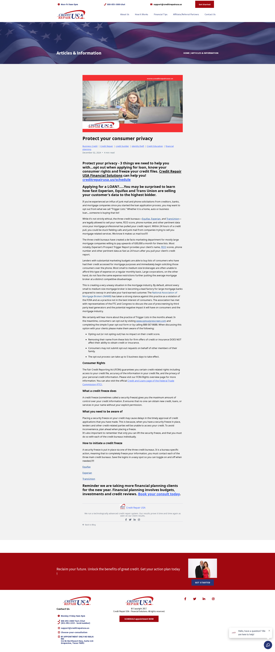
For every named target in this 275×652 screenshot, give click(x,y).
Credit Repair (106, 146)
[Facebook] (126, 519)
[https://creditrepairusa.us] (71, 14)
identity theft (138, 146)
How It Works (141, 14)
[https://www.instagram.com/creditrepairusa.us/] (214, 598)
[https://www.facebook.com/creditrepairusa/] (186, 598)
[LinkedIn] (135, 519)
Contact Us (210, 14)
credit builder (122, 146)
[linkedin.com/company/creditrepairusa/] (204, 598)
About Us (124, 14)
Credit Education (155, 146)
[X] (130, 519)
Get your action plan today (160, 569)
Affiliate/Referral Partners (186, 14)
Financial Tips (160, 14)
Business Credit (90, 146)
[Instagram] (139, 519)
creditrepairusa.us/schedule (106, 179)
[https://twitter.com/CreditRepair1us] (195, 598)
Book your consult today (159, 493)
